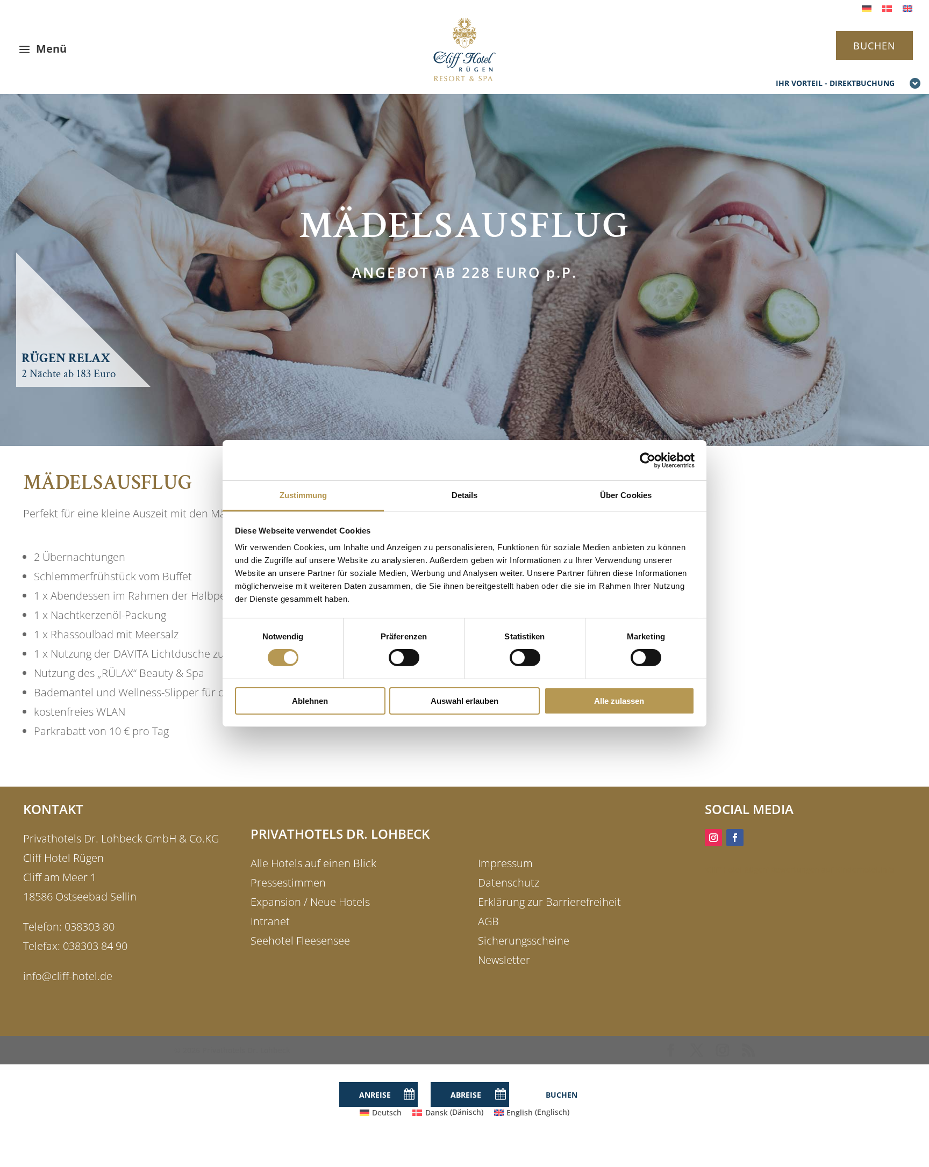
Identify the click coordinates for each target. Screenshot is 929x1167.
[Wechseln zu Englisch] (907, 8)
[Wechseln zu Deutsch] (866, 8)
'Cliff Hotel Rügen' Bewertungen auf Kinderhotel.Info (799, 870)
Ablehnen (310, 700)
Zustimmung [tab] (303, 495)
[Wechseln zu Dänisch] (887, 8)
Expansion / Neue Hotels (310, 902)
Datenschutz (508, 882)
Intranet (270, 921)
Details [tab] (465, 495)
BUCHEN (874, 45)
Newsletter (504, 960)
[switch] (404, 657)
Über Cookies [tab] (626, 495)
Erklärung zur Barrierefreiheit (549, 902)
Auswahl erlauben (464, 700)
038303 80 (90, 926)
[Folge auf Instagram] (713, 837)
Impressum (505, 863)
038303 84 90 (95, 946)
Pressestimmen (288, 882)
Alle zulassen (619, 700)
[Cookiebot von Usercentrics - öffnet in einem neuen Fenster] (648, 460)
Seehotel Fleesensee (300, 940)
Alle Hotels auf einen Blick (313, 863)
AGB (488, 921)
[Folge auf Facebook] (735, 837)
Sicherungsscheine (523, 940)
